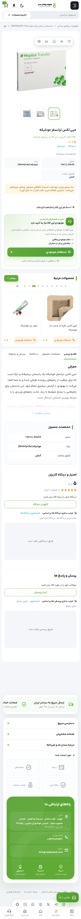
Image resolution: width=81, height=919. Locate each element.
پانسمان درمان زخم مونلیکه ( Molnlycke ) (32, 26)
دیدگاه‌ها (33, 354)
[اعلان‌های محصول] (54, 41)
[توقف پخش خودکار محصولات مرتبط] (17, 286)
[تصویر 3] (27, 114)
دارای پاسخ (71, 606)
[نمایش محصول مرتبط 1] (25, 286)
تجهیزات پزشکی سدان (68, 26)
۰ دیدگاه (72, 146)
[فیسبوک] (40, 904)
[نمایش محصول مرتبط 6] (47, 286)
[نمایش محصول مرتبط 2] (29, 286)
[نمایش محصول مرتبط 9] (61, 286)
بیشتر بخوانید (42, 413)
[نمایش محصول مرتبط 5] (43, 286)
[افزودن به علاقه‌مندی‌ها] (69, 41)
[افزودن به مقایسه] (39, 41)
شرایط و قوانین (13, 892)
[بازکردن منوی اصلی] (74, 5)
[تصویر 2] (40, 114)
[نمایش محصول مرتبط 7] (52, 286)
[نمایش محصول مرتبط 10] (65, 286)
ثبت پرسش (40, 592)
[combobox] (40, 15)
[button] (40, 70)
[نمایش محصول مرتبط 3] (34, 286)
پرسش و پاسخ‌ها (17, 354)
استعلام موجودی (56, 252)
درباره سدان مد (31, 892)
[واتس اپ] (32, 904)
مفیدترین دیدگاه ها (66, 518)
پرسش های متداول (50, 892)
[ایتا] (25, 904)
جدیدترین (35, 601)
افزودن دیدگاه (40, 504)
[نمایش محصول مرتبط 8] (56, 286)
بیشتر (13, 278)
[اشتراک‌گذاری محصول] (61, 41)
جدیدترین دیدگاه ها (30, 513)
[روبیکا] (17, 904)
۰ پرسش (61, 146)
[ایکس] (48, 904)
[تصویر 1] (54, 114)
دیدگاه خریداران (47, 518)
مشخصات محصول (51, 354)
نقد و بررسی (70, 354)
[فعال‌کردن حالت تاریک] (22, 5)
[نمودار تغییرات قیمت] (46, 41)
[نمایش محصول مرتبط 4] (38, 286)
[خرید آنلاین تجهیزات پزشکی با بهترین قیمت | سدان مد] (47, 5)
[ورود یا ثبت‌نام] (14, 5)
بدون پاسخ (22, 601)
